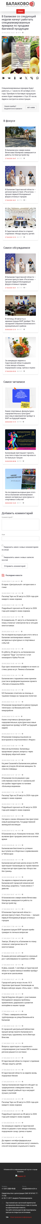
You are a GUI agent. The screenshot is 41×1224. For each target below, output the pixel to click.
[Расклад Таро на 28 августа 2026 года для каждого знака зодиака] (22, 1099)
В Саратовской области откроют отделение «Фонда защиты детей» (20, 232)
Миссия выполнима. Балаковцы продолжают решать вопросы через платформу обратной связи (17, 751)
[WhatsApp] (37, 78)
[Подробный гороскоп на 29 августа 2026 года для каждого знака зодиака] (22, 804)
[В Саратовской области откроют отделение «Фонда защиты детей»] (20, 218)
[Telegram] (20, 78)
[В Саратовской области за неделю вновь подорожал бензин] (22, 1070)
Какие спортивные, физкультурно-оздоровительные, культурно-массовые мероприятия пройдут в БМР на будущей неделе (20, 414)
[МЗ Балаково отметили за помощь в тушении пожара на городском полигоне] (22, 690)
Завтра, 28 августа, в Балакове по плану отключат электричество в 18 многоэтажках (19, 944)
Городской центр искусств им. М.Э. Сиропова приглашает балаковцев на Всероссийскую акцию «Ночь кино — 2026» (20, 985)
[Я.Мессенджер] (3, 78)
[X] (26, 78)
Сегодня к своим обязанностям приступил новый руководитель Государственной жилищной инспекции (20, 822)
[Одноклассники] (15, 78)
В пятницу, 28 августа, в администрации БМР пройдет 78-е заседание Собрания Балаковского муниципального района (20, 322)
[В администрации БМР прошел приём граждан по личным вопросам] (22, 926)
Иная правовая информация (21, 1217)
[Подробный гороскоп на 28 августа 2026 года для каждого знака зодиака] (22, 1111)
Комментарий (7, 517)
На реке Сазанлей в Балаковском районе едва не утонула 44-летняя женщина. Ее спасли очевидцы (19, 766)
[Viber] (32, 78)
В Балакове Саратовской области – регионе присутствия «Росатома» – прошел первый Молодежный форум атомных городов (20, 193)
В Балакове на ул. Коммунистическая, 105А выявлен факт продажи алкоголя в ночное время (20, 836)
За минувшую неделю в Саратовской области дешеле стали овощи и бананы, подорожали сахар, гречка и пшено (20, 364)
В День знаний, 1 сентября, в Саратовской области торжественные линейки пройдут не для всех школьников (20, 971)
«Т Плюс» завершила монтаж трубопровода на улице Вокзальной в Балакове (18, 1017)
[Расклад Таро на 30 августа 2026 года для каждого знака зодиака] (22, 593)
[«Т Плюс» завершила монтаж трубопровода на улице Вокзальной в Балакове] (22, 1011)
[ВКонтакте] (9, 78)
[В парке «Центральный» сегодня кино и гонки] (21, 581)
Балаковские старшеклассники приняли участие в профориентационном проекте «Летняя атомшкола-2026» (19, 681)
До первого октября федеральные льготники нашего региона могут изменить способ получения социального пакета (20, 1143)
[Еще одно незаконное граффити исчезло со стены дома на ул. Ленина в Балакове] (22, 663)
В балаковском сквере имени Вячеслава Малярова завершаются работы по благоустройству (20, 152)
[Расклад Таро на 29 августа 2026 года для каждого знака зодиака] (22, 792)
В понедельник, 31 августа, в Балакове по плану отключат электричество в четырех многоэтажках (20, 623)
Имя (3, 534)
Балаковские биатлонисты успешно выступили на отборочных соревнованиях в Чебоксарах (20, 851)
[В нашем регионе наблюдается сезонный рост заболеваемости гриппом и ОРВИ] (22, 953)
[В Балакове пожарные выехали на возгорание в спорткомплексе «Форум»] (22, 734)
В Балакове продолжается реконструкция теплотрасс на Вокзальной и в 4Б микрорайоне (20, 708)
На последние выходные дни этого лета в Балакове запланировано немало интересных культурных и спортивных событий (20, 496)
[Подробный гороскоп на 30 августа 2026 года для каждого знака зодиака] (22, 605)
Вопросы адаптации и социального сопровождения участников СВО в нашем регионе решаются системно (19, 1049)
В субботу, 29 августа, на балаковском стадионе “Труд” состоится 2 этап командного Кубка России (18, 655)
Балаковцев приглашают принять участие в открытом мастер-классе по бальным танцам (20, 455)
